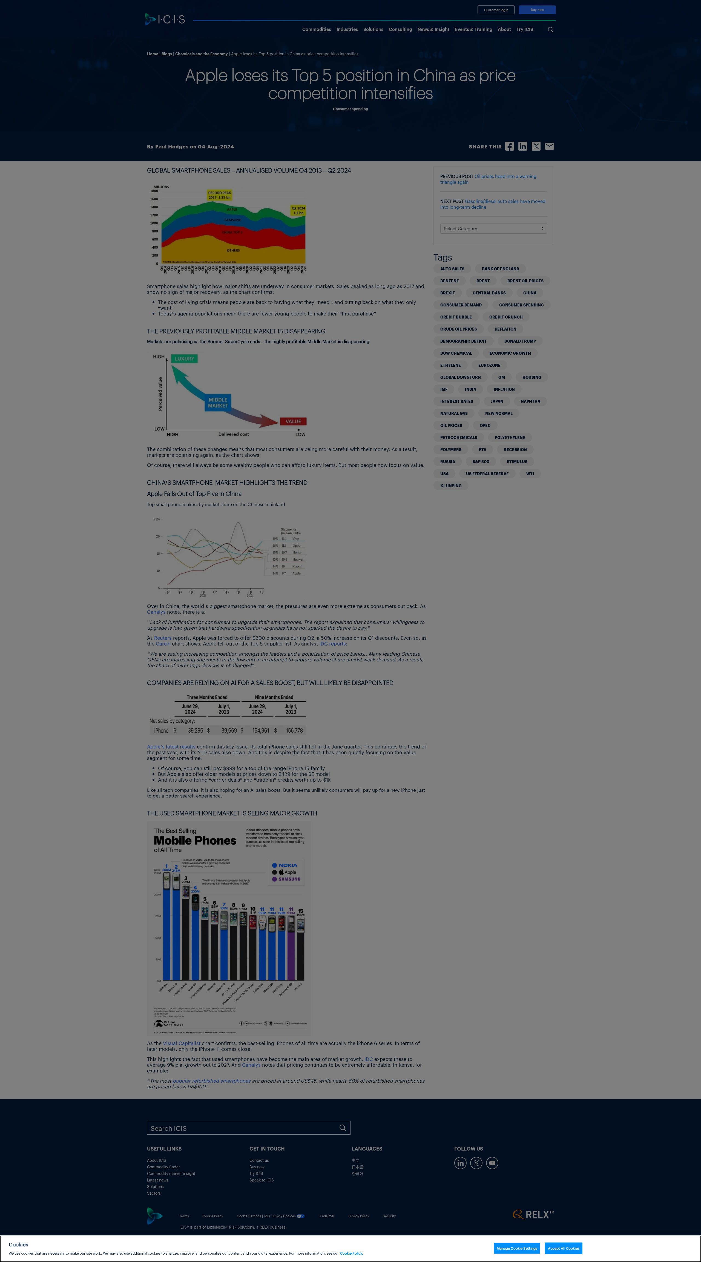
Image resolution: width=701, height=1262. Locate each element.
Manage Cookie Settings (517, 1248)
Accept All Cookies (563, 1248)
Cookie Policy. (351, 1252)
